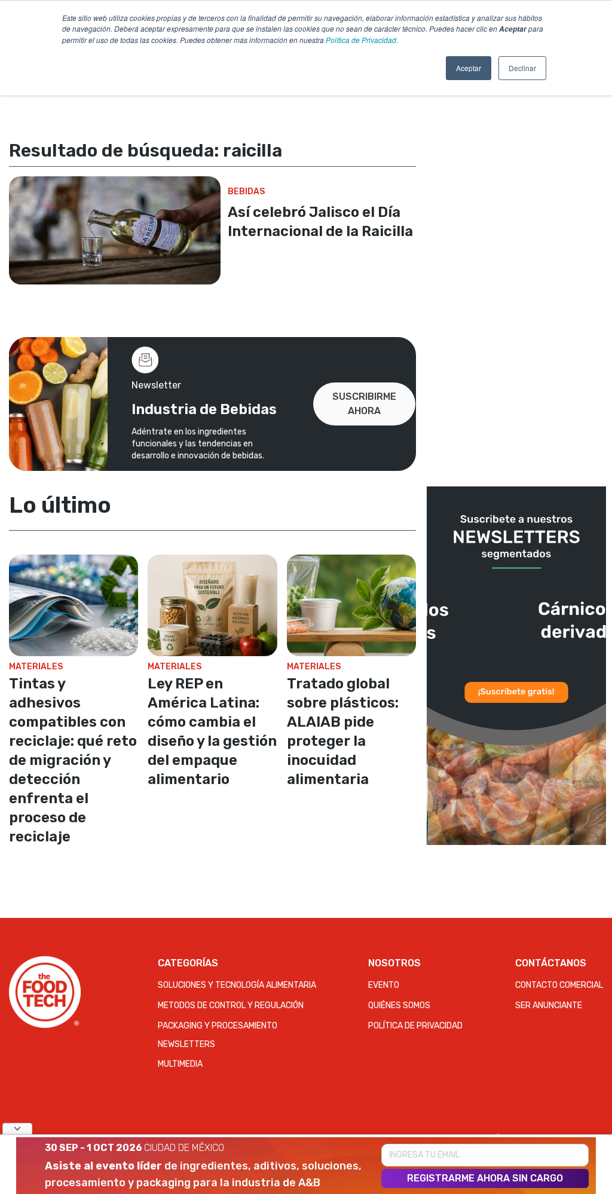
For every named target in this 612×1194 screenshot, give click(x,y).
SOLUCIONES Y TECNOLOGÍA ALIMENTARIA (237, 985)
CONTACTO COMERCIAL (559, 985)
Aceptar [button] (468, 68)
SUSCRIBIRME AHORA (364, 404)
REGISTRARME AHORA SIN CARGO (485, 1178)
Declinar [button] (522, 68)
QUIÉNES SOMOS (399, 1005)
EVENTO (383, 985)
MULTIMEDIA (180, 1064)
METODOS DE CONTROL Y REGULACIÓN (231, 1005)
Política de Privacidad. (362, 40)
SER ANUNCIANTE (548, 1005)
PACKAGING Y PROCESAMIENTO (217, 1026)
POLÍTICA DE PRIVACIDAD (415, 1026)
